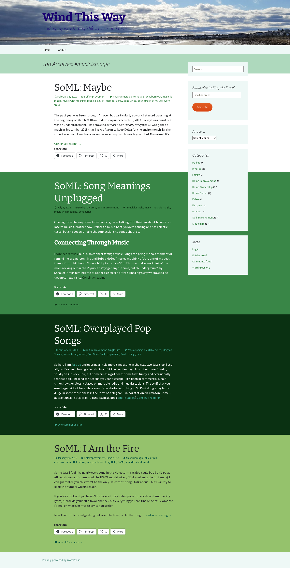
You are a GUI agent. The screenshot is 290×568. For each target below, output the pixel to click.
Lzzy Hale (110, 462)
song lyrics (129, 100)
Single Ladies (126, 398)
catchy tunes (153, 350)
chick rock (151, 458)
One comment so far (70, 424)
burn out (156, 96)
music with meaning (74, 100)
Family (196, 175)
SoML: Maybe (83, 87)
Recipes (197, 205)
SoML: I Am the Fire (96, 448)
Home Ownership (202, 187)
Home (46, 50)
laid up (76, 364)
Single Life (114, 350)
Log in (195, 249)
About (62, 50)
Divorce (91, 207)
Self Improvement (94, 96)
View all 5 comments (70, 542)
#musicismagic (121, 96)
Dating (82, 207)
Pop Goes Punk (97, 354)
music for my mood (75, 354)
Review (196, 211)
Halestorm (79, 462)
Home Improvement (204, 181)
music (148, 207)
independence (95, 462)
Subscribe (202, 107)
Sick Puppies (106, 100)
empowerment (63, 462)
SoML (119, 100)
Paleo (195, 199)
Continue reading (67, 144)
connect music (67, 254)
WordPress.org (201, 267)
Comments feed (201, 261)
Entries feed (199, 255)
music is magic (161, 207)
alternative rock (140, 96)
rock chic (92, 100)
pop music (113, 354)
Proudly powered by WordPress (61, 560)
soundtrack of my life (150, 100)
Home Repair (200, 193)
